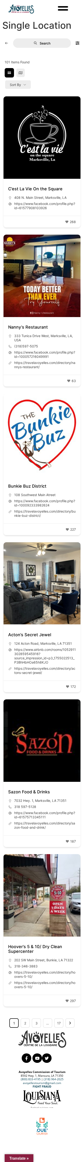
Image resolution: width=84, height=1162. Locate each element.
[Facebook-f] (26, 1058)
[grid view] (9, 72)
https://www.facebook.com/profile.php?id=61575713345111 (44, 815)
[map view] (20, 72)
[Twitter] (47, 1058)
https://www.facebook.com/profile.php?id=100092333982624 (44, 503)
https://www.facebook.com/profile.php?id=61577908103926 (44, 206)
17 (59, 1023)
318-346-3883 (26, 966)
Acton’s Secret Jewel (29, 634)
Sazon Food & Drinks (29, 791)
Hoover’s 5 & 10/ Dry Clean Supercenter (35, 949)
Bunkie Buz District (27, 486)
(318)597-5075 (26, 346)
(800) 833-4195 (31, 1079)
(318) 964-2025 (53, 1079)
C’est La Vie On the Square (35, 188)
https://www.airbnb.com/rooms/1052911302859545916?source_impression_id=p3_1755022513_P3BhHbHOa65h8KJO (45, 656)
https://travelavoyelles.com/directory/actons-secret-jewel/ (44, 670)
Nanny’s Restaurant (28, 327)
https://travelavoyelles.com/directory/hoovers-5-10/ (44, 974)
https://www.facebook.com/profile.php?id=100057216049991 (44, 354)
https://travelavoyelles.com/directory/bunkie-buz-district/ (45, 513)
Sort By (15, 85)
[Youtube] (37, 1058)
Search (45, 43)
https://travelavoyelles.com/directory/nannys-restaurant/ (44, 365)
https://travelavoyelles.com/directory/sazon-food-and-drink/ (44, 825)
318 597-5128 (25, 807)
